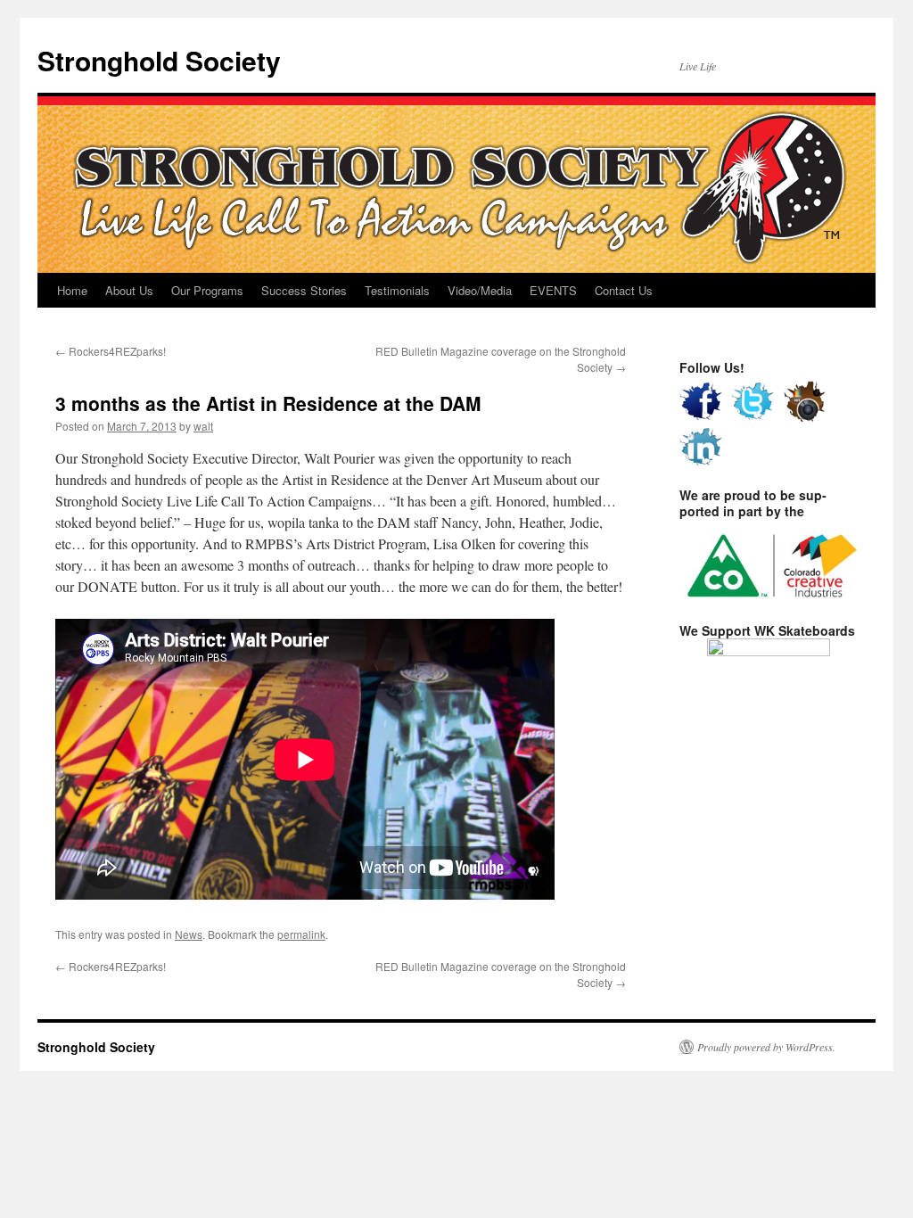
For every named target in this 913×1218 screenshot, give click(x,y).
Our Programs (207, 290)
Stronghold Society (159, 60)
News (188, 934)
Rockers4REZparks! (110, 350)
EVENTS (553, 290)
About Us (129, 290)
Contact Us (624, 290)
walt (203, 425)
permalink (301, 934)
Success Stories (304, 290)
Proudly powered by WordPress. (766, 1047)
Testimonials (397, 290)
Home (72, 290)
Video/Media (480, 290)
